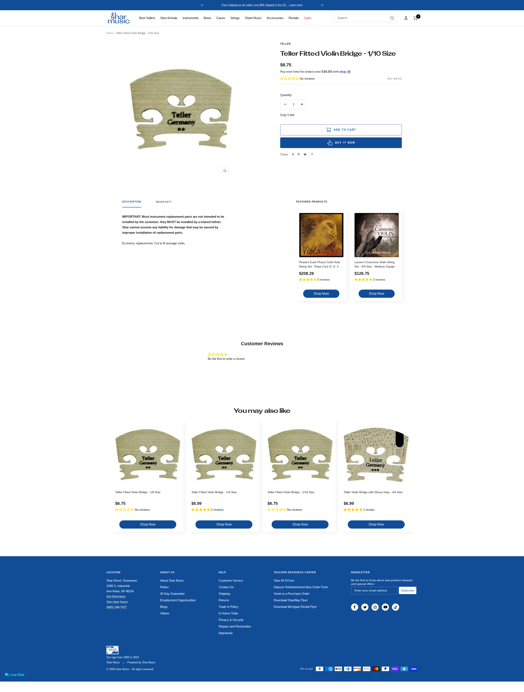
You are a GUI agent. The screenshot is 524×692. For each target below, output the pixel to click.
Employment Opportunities (178, 600)
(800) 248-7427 (116, 607)
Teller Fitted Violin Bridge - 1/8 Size (137, 492)
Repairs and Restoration (235, 626)
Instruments (191, 18)
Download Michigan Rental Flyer (295, 606)
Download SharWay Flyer (291, 600)
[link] (147, 18)
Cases (220, 18)
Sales (308, 18)
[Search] (392, 18)
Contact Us (226, 587)
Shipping (224, 593)
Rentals (294, 18)
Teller (285, 43)
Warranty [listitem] (164, 201)
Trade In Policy (228, 606)
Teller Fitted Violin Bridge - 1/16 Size (291, 492)
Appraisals (226, 633)
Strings (235, 18)
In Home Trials (228, 613)
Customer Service (231, 580)
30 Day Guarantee (172, 593)
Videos (164, 613)
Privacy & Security (231, 620)
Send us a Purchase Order (291, 593)
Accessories (275, 18)
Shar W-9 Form (284, 580)
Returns (224, 600)
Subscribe (407, 590)
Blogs (164, 606)
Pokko (164, 587)
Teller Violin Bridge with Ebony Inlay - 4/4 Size (373, 492)
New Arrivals (168, 18)
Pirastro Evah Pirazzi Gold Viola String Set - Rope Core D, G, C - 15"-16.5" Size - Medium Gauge (320, 264)
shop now (321, 293)
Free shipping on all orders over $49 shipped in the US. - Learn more (262, 5)
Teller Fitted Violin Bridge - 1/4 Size (214, 492)
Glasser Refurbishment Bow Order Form (301, 587)
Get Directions (116, 596)
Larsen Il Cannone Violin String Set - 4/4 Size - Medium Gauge (375, 264)
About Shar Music (172, 580)
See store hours (117, 602)
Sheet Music (253, 18)
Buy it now (345, 142)
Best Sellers (147, 18)
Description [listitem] (131, 201)
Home (109, 33)
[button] (415, 18)
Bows (207, 18)
